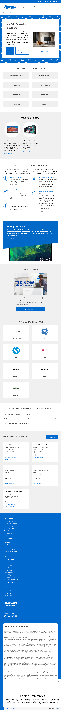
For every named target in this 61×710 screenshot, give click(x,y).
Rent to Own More (9, 528)
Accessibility (7, 575)
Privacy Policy (8, 570)
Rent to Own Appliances (10, 526)
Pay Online (7, 544)
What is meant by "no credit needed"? (16, 419)
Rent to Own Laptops (9, 531)
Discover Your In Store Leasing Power (22, 50)
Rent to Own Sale (8, 533)
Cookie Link (8, 708)
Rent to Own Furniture (10, 521)
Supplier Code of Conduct (11, 579)
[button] (58, 681)
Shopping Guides (23, 7)
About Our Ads (8, 595)
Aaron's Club (7, 554)
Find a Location (45, 51)
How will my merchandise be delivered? (16, 423)
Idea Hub (6, 567)
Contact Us (7, 542)
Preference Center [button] (44, 704)
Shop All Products (8, 535)
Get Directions (8, 460)
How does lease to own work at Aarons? (16, 414)
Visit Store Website (10, 457)
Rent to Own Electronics (10, 523)
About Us (6, 588)
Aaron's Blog (7, 593)
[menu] (30, 5)
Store (46, 1)
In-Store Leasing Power (10, 551)
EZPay (6, 556)
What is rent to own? (37, 7)
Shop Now (7, 153)
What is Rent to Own (9, 549)
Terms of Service (8, 572)
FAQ (5, 547)
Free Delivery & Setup (10, 563)
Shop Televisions (10, 50)
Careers (38, 1)
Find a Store (52, 437)
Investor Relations (9, 591)
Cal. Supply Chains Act (10, 577)
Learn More (10, 238)
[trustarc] (56, 708)
